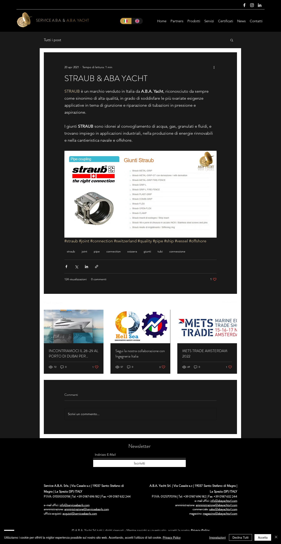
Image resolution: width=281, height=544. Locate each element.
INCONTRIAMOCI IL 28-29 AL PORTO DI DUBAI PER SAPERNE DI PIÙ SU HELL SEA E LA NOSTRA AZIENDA (73, 353)
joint (84, 251)
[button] (232, 40)
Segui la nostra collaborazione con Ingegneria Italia (140, 353)
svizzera (132, 251)
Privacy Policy (172, 537)
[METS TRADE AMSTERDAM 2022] (207, 326)
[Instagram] (252, 5)
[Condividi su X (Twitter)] (76, 266)
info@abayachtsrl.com (223, 500)
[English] (137, 21)
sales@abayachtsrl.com (223, 509)
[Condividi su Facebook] (66, 266)
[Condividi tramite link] (97, 266)
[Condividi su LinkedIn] (86, 266)
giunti (147, 251)
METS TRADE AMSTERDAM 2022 (204, 353)
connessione (177, 251)
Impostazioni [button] (217, 537)
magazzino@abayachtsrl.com (220, 513)
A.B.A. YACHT (78, 20)
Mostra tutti (229, 302)
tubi (160, 251)
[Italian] (125, 21)
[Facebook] (244, 5)
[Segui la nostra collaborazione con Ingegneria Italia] (140, 326)
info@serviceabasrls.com (74, 505)
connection (113, 251)
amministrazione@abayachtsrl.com (216, 505)
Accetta (263, 537)
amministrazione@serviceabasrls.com (86, 509)
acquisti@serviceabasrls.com (80, 513)
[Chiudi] (276, 537)
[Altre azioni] (214, 67)
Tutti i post (52, 40)
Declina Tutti (240, 537)
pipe (97, 251)
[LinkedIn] (259, 5)
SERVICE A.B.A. (49, 20)
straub (71, 251)
